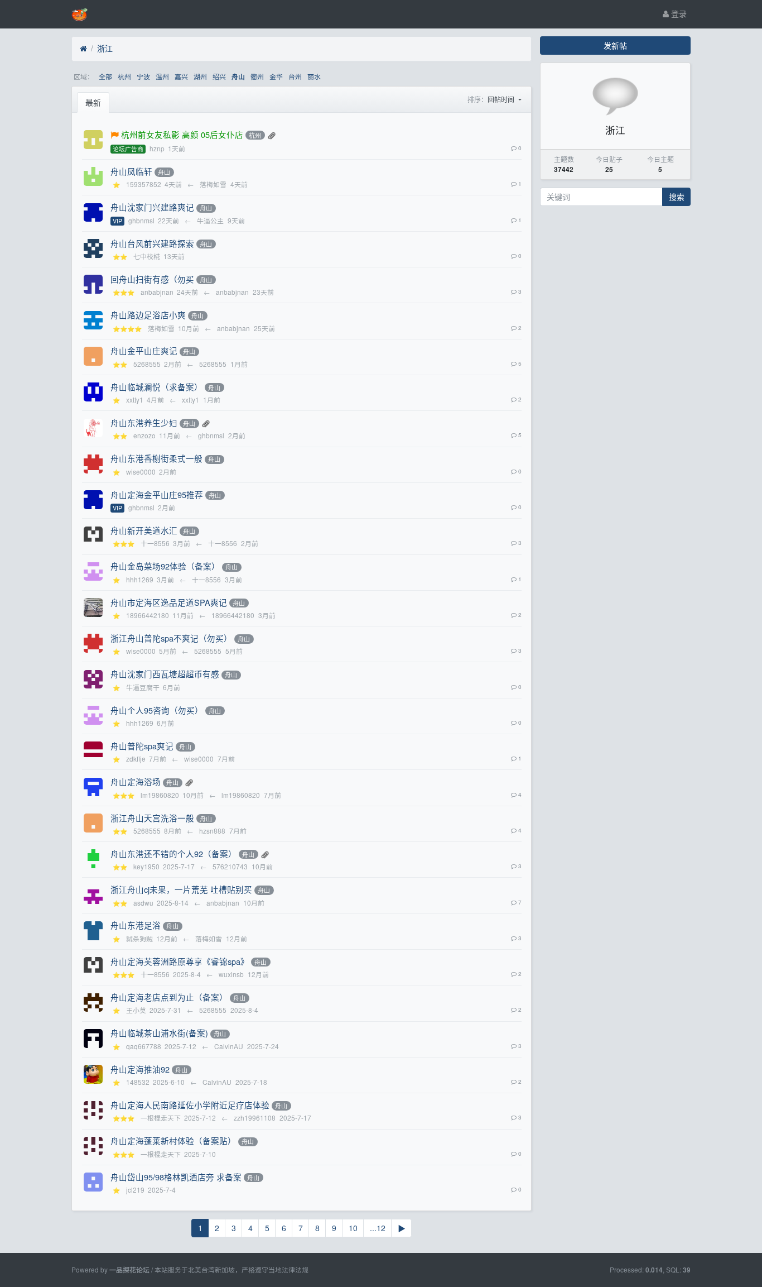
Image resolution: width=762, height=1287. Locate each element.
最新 (93, 102)
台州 (295, 76)
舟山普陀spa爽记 (141, 746)
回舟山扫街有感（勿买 (152, 279)
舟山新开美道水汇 (143, 530)
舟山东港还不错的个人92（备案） (173, 853)
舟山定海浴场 (135, 781)
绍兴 (219, 76)
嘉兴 (181, 76)
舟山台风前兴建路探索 (152, 243)
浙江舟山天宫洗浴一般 (152, 818)
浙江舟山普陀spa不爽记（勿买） (171, 638)
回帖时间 (502, 99)
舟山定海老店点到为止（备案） (169, 997)
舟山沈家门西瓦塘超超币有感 (164, 674)
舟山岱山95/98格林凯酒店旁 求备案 (176, 1177)
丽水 (314, 76)
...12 (377, 1227)
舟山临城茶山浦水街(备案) (159, 1033)
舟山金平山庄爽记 (143, 350)
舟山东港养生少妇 (143, 422)
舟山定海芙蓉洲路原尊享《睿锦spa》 (179, 961)
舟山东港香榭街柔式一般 (156, 458)
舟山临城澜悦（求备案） (156, 387)
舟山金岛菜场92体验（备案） (165, 566)
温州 (162, 76)
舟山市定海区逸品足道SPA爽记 (168, 602)
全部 (105, 76)
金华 (276, 76)
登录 (678, 13)
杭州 (124, 76)
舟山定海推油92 (140, 1069)
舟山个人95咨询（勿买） (156, 710)
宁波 (143, 76)
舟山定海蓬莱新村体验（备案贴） (173, 1140)
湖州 (200, 76)
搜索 (676, 196)
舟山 (238, 77)
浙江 (105, 48)
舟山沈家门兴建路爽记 (152, 207)
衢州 (257, 76)
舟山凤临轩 (131, 171)
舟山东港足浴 (135, 925)
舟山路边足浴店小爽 (148, 314)
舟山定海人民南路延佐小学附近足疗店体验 (189, 1105)
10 (353, 1227)
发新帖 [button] (615, 45)
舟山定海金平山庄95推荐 (156, 494)
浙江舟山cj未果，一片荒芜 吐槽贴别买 (181, 889)
